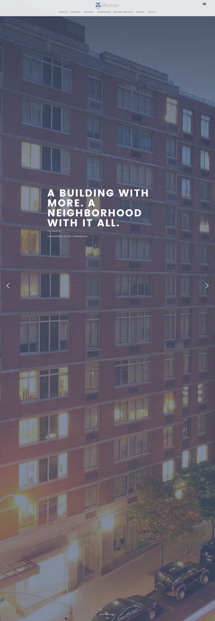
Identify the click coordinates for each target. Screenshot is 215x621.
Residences (76, 12)
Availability (89, 12)
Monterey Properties (123, 12)
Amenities (63, 12)
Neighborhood (104, 12)
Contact (152, 12)
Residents (140, 12)
